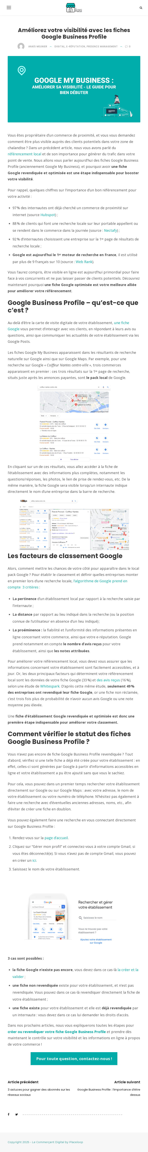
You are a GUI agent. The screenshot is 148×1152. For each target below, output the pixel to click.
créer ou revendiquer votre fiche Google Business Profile (57, 1031)
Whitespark (50, 686)
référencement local (25, 154)
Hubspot (47, 214)
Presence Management (102, 46)
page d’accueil (56, 837)
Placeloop (76, 1142)
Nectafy (110, 230)
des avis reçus (108, 680)
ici (34, 860)
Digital (60, 46)
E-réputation (75, 46)
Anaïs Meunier (37, 46)
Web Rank (84, 261)
